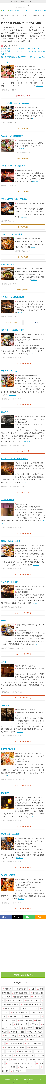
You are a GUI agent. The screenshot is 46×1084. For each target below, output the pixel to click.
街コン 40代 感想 (10, 1036)
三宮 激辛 (35, 1024)
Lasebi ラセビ (7, 705)
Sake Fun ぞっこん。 (10, 264)
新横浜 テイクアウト (30, 1008)
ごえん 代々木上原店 (9, 582)
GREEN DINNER (8, 749)
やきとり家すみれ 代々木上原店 (14, 198)
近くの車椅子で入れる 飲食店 (15, 1047)
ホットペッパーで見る (23, 363)
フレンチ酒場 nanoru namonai (15, 103)
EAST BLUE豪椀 (8, 875)
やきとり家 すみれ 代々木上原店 (14, 458)
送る (29, 917)
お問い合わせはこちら (24, 974)
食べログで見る (23, 128)
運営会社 (7, 1079)
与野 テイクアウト (19, 1059)
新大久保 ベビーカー (15, 1000)
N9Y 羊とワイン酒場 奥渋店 (12, 297)
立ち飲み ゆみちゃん (9, 371)
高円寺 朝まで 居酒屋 (28, 1036)
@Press (39, 1079)
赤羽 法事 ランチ (15, 1016)
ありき (4, 661)
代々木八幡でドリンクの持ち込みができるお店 (20, 48)
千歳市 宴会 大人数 (25, 1051)
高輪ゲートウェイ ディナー (29, 1067)
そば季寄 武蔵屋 (7, 499)
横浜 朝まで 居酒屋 (17, 1039)
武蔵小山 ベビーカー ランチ (31, 1004)
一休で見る (34, 322)
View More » (39, 86)
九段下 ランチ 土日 (17, 1032)
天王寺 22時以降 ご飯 (33, 1043)
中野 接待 (11, 1051)
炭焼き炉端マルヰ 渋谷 (10, 834)
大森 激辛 (8, 989)
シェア (6, 917)
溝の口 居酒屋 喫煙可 (21, 996)
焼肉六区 (4, 412)
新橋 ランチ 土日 (21, 1024)
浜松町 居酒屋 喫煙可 (21, 993)
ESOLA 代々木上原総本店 (11, 234)
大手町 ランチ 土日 (32, 1000)
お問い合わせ (17, 1079)
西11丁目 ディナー (19, 1071)
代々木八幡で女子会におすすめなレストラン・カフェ (23, 56)
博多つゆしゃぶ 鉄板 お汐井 (12, 330)
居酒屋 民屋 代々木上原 (10, 541)
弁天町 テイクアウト (32, 1016)
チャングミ (5, 62)
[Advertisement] (23, 945)
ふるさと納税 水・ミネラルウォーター (21, 1063)
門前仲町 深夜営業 (25, 1020)
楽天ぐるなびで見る (23, 95)
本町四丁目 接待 (21, 989)
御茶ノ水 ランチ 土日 (35, 1032)
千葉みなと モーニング (20, 1012)
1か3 (32, 989)
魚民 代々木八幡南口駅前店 (12, 136)
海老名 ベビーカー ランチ (24, 1055)
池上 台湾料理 (27, 1028)
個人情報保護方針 (28, 1079)
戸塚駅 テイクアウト (12, 1008)
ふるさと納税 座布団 (15, 1043)
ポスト (18, 917)
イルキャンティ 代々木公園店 (13, 166)
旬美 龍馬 (5, 793)
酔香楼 (4, 620)
